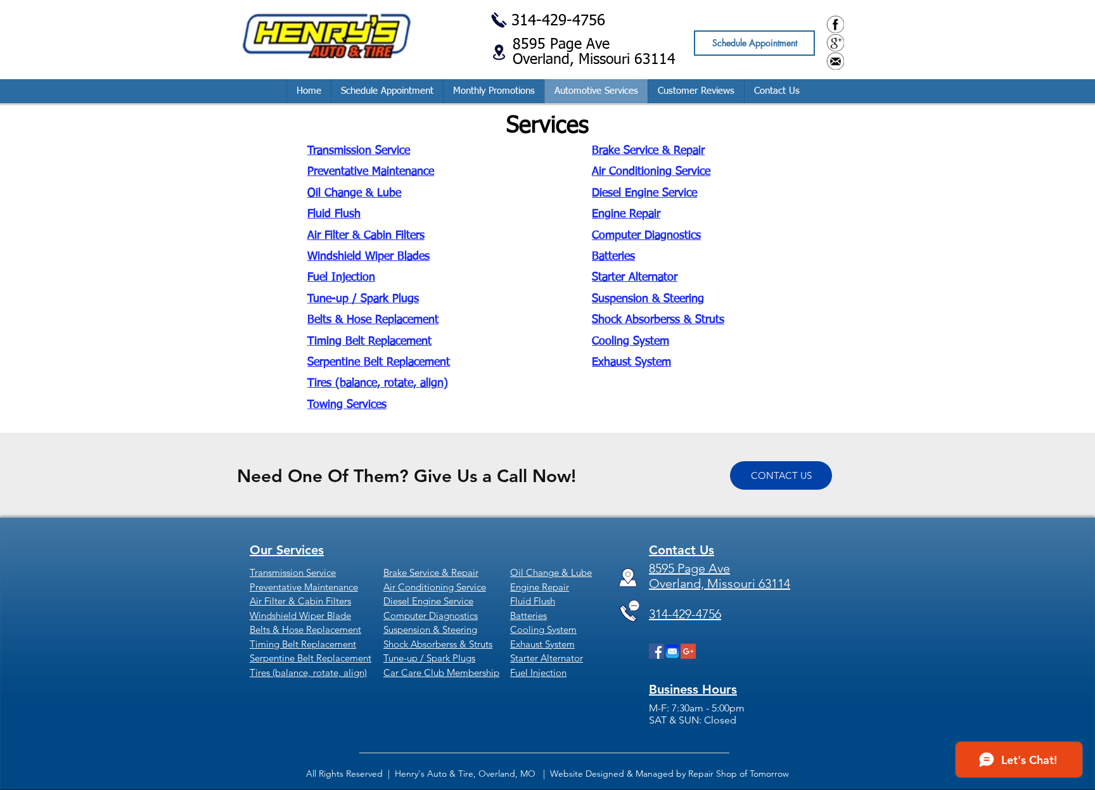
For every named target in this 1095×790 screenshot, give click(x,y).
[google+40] (835, 42)
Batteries (613, 256)
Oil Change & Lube (354, 193)
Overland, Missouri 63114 (594, 60)
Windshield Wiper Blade (300, 615)
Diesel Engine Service (644, 193)
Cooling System (630, 341)
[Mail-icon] (672, 651)
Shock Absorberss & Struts (658, 320)
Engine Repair (626, 214)
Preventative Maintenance (370, 171)
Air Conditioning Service (651, 171)
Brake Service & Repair (648, 150)
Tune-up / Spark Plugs (363, 299)
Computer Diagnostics (646, 235)
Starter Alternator (634, 277)
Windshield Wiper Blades (368, 256)
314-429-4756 (558, 21)
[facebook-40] (835, 24)
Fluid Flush (334, 214)
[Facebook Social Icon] (656, 651)
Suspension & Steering (648, 299)
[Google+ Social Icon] (688, 651)
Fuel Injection (341, 277)
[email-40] (835, 61)
